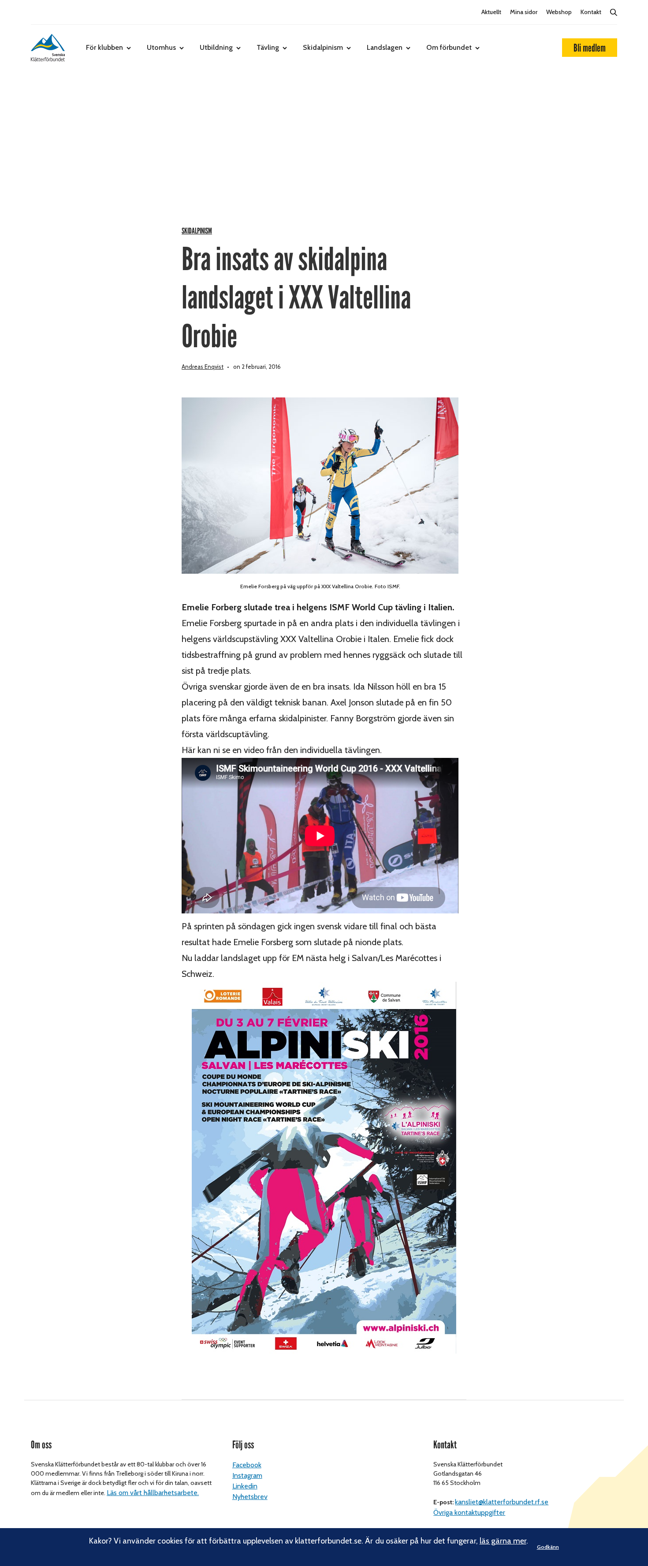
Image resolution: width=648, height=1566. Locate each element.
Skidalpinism (323, 47)
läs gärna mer (503, 1541)
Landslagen (384, 47)
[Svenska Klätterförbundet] (48, 47)
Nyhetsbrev (250, 1496)
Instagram (247, 1475)
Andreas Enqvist (202, 366)
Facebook (246, 1465)
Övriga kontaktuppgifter (469, 1512)
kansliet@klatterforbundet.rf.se (501, 1502)
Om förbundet (449, 47)
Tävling (268, 47)
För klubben (104, 47)
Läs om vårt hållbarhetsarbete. (153, 1492)
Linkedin (244, 1486)
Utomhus (161, 47)
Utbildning (216, 47)
